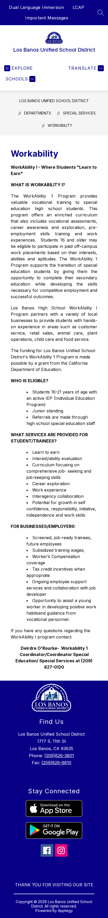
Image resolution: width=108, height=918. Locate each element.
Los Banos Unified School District (54, 101)
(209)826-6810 (56, 762)
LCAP (78, 7)
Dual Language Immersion (36, 7)
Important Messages (46, 17)
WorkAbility (60, 125)
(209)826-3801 (59, 755)
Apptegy (65, 910)
